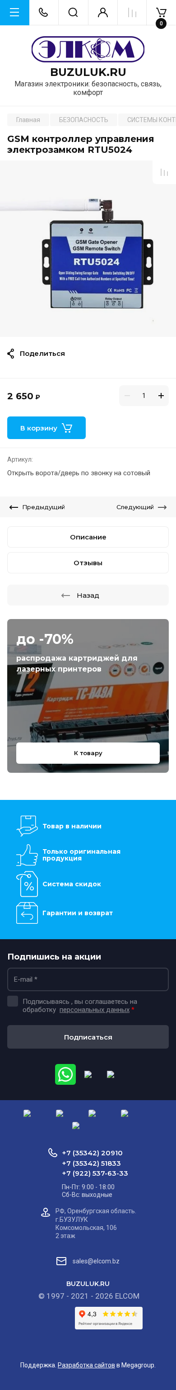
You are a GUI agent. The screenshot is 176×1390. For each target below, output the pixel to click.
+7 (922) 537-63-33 (95, 1173)
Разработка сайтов (86, 1365)
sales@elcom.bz (96, 1261)
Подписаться (88, 1037)
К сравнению (164, 172)
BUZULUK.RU (88, 72)
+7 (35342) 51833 (91, 1163)
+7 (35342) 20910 (92, 1153)
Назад (88, 595)
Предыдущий (43, 507)
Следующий (135, 507)
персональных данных (95, 1010)
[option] (88, 249)
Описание (88, 537)
